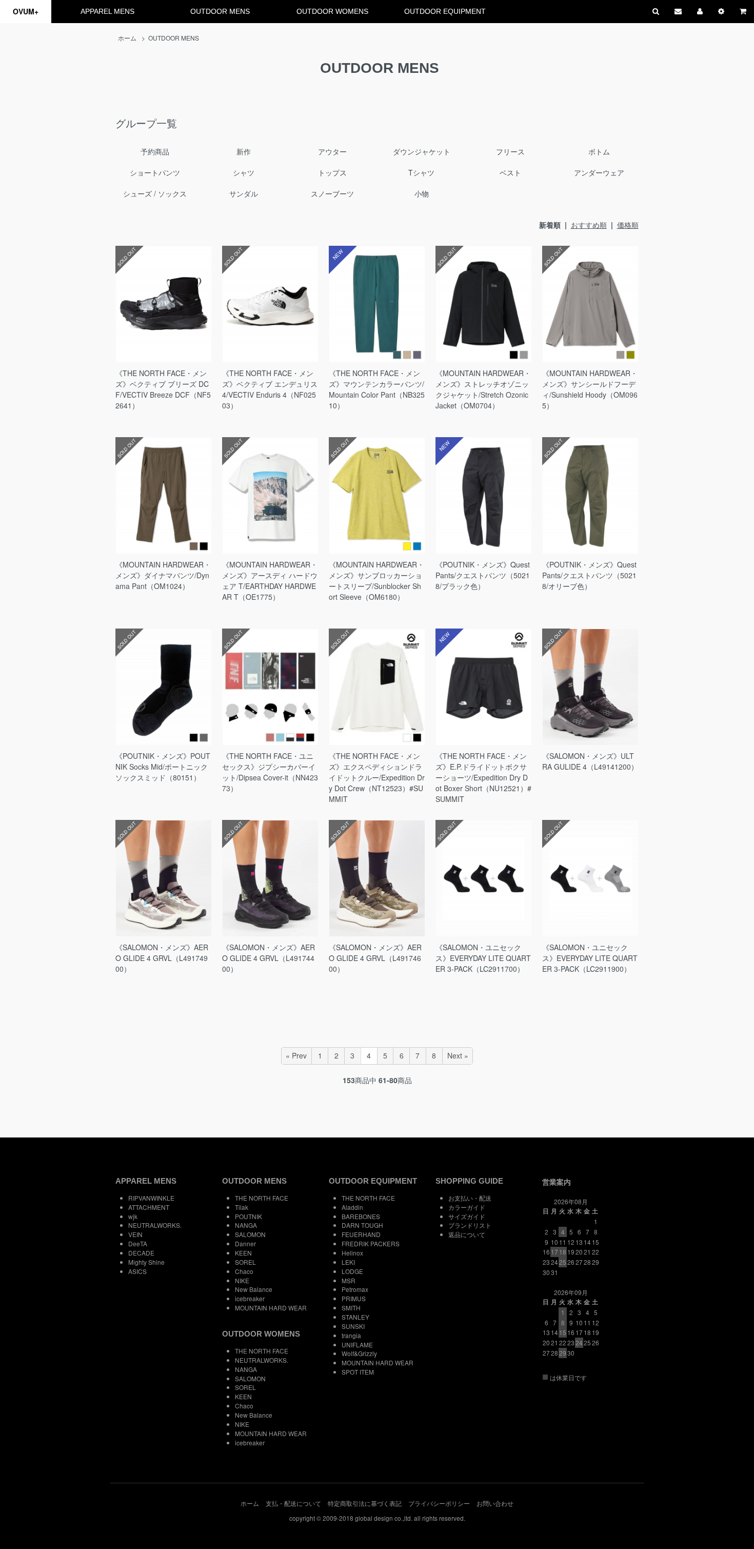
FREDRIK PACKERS (371, 1243)
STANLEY (355, 1316)
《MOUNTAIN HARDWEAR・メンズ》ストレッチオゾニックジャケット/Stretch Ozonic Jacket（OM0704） (483, 389)
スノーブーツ (332, 193)
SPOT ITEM (358, 1371)
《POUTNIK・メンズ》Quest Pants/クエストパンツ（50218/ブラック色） (482, 575)
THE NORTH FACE (261, 1197)
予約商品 (155, 151)
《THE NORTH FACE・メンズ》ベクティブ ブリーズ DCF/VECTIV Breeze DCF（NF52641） (163, 389)
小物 (421, 193)
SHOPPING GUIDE (469, 1181)
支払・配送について (293, 1503)
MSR (348, 1280)
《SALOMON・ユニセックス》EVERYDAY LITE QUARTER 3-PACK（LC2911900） (590, 958)
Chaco (244, 1271)
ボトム (599, 151)
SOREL (245, 1262)
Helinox (352, 1252)
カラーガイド (466, 1207)
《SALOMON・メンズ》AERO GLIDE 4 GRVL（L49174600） (375, 958)
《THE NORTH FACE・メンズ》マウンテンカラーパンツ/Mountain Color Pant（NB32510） (377, 389)
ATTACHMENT (148, 1207)
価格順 (628, 225)
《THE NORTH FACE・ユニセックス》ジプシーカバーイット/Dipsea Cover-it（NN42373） (270, 772)
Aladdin (352, 1207)
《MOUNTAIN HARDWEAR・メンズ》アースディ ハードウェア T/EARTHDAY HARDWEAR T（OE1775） (270, 580)
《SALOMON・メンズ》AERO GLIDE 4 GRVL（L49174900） (161, 958)
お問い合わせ (495, 1503)
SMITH (351, 1307)
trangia (351, 1335)
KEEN (243, 1252)
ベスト (510, 172)
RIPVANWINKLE (151, 1197)
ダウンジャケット (421, 151)
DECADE (141, 1252)
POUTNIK (248, 1216)
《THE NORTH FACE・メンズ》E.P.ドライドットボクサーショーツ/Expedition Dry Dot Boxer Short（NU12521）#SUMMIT (483, 777)
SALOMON (250, 1234)
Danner (245, 1243)
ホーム (127, 37)
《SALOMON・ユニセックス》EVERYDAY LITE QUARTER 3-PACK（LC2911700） (483, 958)
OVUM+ (25, 11)
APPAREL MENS (107, 11)
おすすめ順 (589, 225)
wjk (132, 1216)
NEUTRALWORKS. (155, 1225)
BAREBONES (361, 1216)
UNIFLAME (357, 1344)
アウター (332, 151)
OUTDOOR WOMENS (332, 11)
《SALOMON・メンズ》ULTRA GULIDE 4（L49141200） (590, 761)
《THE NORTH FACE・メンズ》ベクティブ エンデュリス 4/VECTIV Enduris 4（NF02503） (270, 389)
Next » (457, 1055)
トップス (332, 172)
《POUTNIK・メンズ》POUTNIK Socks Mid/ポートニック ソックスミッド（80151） (165, 766)
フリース (510, 151)
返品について (466, 1234)
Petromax (355, 1289)
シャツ (243, 172)
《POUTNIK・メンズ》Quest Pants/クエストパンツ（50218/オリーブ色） (589, 575)
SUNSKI (353, 1326)
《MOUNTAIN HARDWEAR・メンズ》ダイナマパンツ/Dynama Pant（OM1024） (163, 575)
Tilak (241, 1207)
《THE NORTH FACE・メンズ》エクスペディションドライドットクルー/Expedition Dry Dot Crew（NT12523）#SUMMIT (377, 777)
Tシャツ (421, 172)
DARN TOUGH (362, 1225)
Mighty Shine (146, 1262)
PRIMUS (354, 1298)
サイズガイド (466, 1216)
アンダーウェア (599, 172)
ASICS (137, 1271)
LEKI (348, 1262)
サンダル (243, 193)
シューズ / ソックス (155, 193)
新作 (243, 151)
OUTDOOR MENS (220, 11)
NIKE (242, 1280)
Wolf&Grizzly (359, 1353)
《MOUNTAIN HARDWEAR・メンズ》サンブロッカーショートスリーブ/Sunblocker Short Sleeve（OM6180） (376, 580)
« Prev (296, 1055)
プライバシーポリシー (439, 1503)
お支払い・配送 (469, 1197)
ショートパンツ (155, 172)
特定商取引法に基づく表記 (365, 1503)
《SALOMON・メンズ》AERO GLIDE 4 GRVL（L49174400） (268, 958)
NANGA (246, 1225)
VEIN (135, 1234)
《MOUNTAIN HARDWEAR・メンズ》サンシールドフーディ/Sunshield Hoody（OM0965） (590, 389)
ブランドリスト (469, 1225)
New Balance (253, 1289)
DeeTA (137, 1243)
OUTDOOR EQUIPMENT (445, 11)
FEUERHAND (361, 1234)
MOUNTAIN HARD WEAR (271, 1307)
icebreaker (250, 1298)
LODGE (352, 1271)
